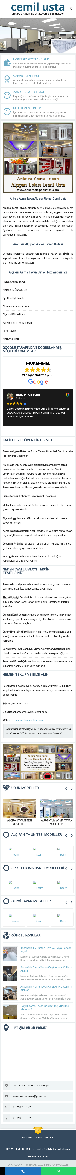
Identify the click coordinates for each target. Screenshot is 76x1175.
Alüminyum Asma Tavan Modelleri (56, 822)
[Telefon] (23, 1171)
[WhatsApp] (58, 1171)
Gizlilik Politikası (61, 1149)
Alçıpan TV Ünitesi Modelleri (19, 822)
